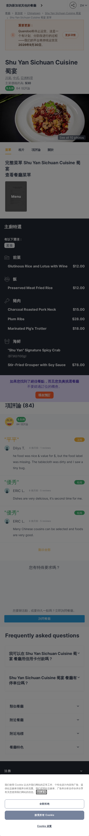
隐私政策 (41, 792)
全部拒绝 (44, 803)
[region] (44, 805)
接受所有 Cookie (44, 815)
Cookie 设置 (44, 826)
